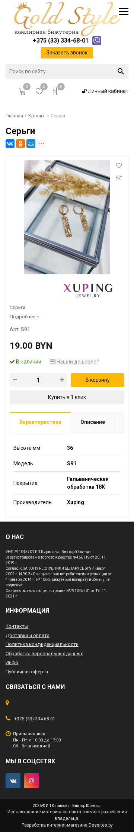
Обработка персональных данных (44, 653)
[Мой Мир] (30, 143)
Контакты (17, 626)
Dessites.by (101, 825)
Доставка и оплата (28, 635)
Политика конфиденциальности (42, 644)
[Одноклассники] (20, 143)
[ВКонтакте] (10, 143)
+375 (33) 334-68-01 (34, 718)
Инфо (12, 662)
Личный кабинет (107, 91)
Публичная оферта (27, 671)
